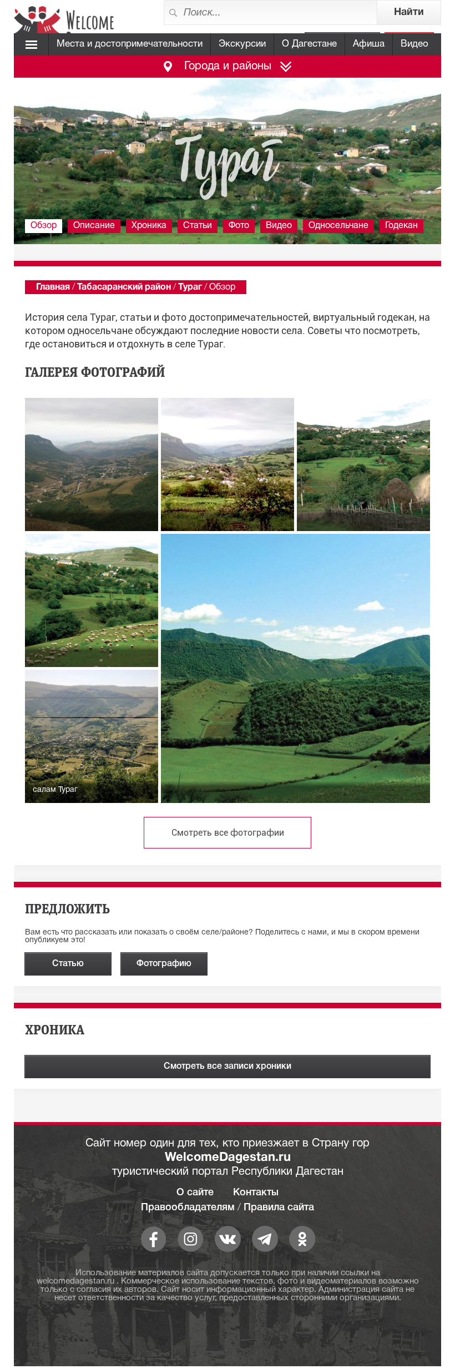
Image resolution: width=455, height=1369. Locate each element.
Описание (94, 226)
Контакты (256, 1192)
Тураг (190, 287)
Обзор (44, 226)
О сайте (195, 1192)
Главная (53, 287)
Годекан (401, 226)
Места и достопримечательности (130, 44)
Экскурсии (242, 44)
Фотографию (163, 964)
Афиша (369, 44)
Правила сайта (279, 1207)
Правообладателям (188, 1207)
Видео (414, 44)
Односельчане (338, 226)
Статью (68, 964)
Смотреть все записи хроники (227, 1066)
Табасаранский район (124, 287)
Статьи (197, 226)
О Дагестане (309, 44)
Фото (239, 226)
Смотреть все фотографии (227, 832)
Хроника (149, 226)
